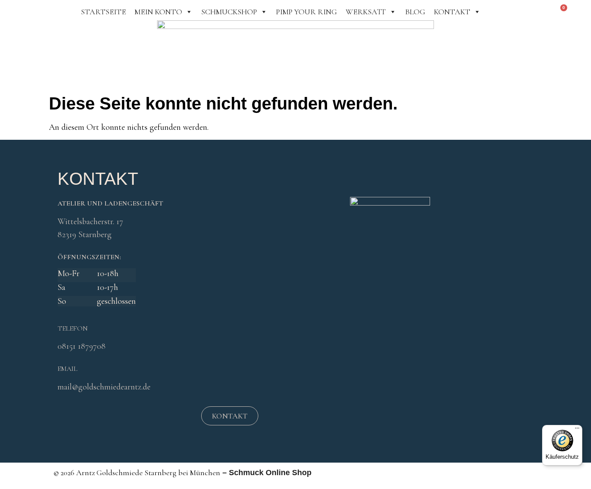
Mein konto (158, 11)
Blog (415, 11)
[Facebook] (91, 417)
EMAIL (67, 368)
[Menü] (577, 430)
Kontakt (452, 11)
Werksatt (366, 11)
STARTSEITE (103, 11)
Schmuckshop (229, 11)
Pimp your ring (306, 11)
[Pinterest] (139, 417)
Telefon (73, 328)
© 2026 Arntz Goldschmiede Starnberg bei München (136, 472)
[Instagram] (115, 417)
